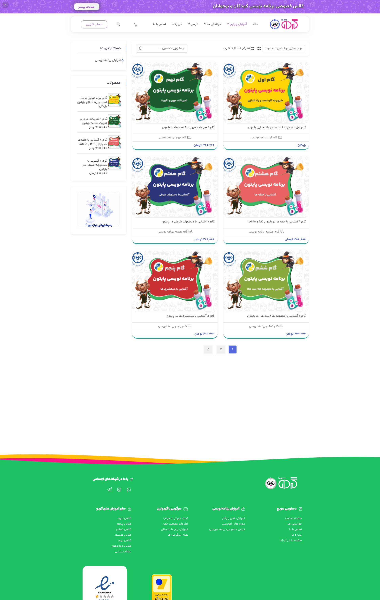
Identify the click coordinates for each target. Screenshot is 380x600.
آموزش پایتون (238, 24)
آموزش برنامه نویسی (108, 60)
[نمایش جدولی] (258, 48)
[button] (118, 24)
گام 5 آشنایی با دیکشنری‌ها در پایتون (190, 316)
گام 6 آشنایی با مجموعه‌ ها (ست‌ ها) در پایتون (276, 316)
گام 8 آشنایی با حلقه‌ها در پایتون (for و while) (277, 221)
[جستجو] (140, 48)
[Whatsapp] (128, 489)
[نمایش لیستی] (253, 48)
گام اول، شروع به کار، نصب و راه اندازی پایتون (277, 127)
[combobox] (283, 48)
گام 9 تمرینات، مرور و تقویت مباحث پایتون (188, 127)
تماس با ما (159, 24)
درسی (194, 24)
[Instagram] (119, 489)
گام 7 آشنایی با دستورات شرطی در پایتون (188, 221)
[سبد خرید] (135, 25)
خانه (255, 24)
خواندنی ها (213, 24)
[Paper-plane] (109, 489)
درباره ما (177, 24)
